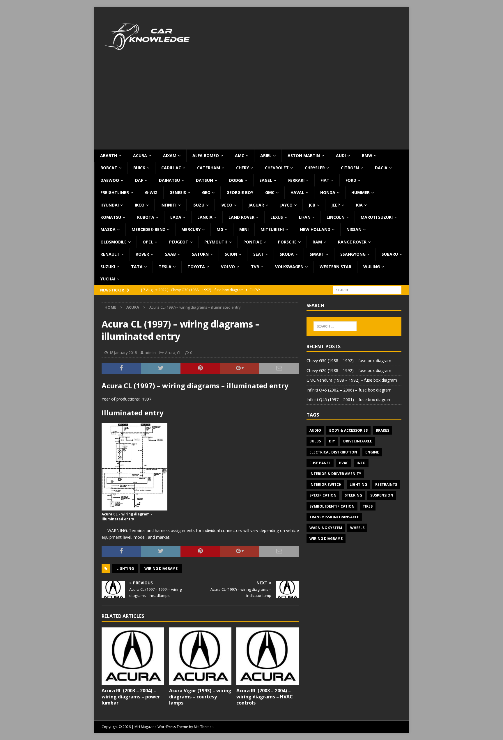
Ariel (266, 155)
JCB (312, 205)
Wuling (371, 266)
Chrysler (315, 167)
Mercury (191, 229)
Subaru (390, 254)
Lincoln (336, 217)
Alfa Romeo (205, 155)
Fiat (325, 180)
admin (150, 352)
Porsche (287, 242)
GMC (269, 192)
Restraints (386, 484)
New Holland (315, 229)
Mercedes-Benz (148, 229)
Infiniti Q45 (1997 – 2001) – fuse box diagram (349, 399)
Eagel (265, 180)
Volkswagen (289, 266)
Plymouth (215, 242)
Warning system (325, 527)
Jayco (286, 205)
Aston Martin (304, 155)
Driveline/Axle (357, 441)
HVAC (343, 462)
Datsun (204, 180)
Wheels (357, 527)
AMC (239, 155)
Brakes (382, 430)
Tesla (165, 266)
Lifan (305, 217)
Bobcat (108, 167)
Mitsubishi (272, 229)
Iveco (226, 205)
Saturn (200, 254)
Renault (110, 254)
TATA (137, 266)
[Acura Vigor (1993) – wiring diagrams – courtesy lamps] (200, 656)
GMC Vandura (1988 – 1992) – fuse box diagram (352, 380)
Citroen (350, 167)
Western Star (335, 266)
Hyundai (109, 205)
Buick (139, 167)
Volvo (228, 266)
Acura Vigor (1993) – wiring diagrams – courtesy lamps (200, 696)
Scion (231, 254)
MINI (244, 229)
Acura (140, 155)
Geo (206, 192)
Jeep (335, 205)
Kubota (145, 217)
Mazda (108, 229)
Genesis (177, 192)
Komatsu (110, 217)
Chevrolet (277, 167)
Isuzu (198, 205)
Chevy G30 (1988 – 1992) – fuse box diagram (349, 360)
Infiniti (168, 205)
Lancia (204, 217)
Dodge (236, 180)
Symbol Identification (332, 506)
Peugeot (178, 242)
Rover (142, 254)
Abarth (108, 155)
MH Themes (203, 726)
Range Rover (352, 242)
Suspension (381, 495)
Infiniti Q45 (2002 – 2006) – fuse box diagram (349, 390)
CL (179, 352)
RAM (317, 242)
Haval (297, 192)
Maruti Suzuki (377, 217)
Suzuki (107, 266)
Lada (175, 217)
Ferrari (296, 180)
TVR (255, 266)
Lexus (276, 217)
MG (220, 229)
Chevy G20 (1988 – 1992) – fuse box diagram (349, 370)
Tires (368, 506)
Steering (353, 495)
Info (361, 462)
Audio (315, 430)
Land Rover (241, 217)
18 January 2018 (123, 352)
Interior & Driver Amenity (335, 473)
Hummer (360, 192)
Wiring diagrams (161, 568)
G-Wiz (151, 192)
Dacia (381, 167)
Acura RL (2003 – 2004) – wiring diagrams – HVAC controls (264, 696)
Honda (327, 192)
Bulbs (315, 441)
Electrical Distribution (333, 452)
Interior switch (325, 484)
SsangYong (353, 254)
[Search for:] (367, 290)
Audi (341, 155)
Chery (242, 167)
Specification (322, 495)
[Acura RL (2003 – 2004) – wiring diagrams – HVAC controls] (267, 656)
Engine (372, 452)
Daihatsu (169, 180)
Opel (148, 242)
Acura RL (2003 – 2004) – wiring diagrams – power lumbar (131, 696)
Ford (351, 180)
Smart (317, 254)
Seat (258, 254)
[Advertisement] (251, 106)
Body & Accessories (348, 430)
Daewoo (109, 180)
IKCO (139, 205)
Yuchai (107, 279)
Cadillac (171, 167)
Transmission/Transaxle (334, 517)
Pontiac (252, 242)
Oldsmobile (113, 242)
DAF (139, 180)
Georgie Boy (239, 192)
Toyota (196, 266)
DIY (332, 441)
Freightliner (114, 192)
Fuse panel (320, 462)
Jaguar (256, 205)
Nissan (354, 229)
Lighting (125, 568)
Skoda (287, 254)
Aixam (169, 155)
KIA (359, 205)
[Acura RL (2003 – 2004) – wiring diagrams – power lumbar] (133, 656)
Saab (170, 254)
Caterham (208, 167)
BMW (367, 155)
